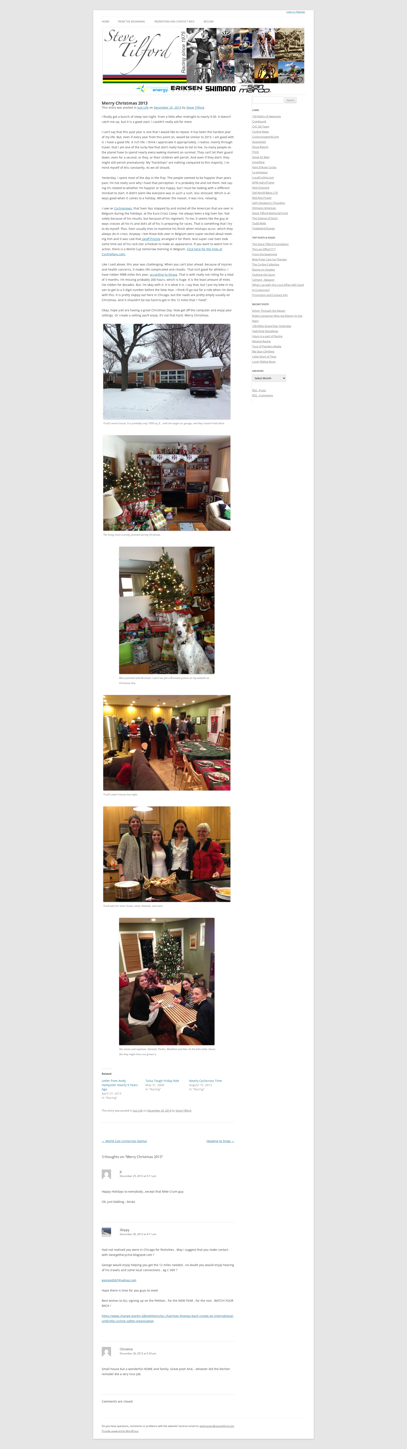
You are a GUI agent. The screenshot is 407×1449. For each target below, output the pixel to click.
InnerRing (258, 162)
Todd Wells (259, 223)
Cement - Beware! (263, 280)
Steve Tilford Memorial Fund (270, 213)
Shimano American (264, 208)
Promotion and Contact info (174, 21)
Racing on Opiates (263, 269)
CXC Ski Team (260, 126)
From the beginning (131, 21)
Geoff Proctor (150, 239)
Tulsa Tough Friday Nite (162, 1081)
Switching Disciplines (265, 331)
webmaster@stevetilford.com (216, 1426)
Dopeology (259, 142)
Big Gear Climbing (263, 351)
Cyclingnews (123, 208)
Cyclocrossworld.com (265, 137)
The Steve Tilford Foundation (270, 244)
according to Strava (163, 274)
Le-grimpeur (260, 172)
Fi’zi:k (255, 152)
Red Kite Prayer (262, 198)
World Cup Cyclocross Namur (124, 1141)
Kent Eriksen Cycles (264, 167)
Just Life (143, 107)
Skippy (125, 1230)
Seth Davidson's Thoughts (268, 203)
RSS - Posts (259, 390)
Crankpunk (259, 121)
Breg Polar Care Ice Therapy (269, 259)
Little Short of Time (264, 356)
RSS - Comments (262, 395)
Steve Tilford (195, 107)
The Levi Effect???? (264, 249)
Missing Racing (261, 341)
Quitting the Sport (263, 275)
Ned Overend (260, 188)
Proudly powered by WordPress (120, 1431)
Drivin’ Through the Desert (268, 311)
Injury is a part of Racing (267, 336)
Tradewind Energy (263, 228)
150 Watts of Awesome (266, 116)
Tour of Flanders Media (266, 346)
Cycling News (260, 131)
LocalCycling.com (263, 177)
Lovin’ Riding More (264, 362)
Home (105, 21)
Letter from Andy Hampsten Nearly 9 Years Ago (120, 1085)
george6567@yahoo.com (119, 1280)
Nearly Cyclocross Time (205, 1081)
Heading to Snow (220, 1141)
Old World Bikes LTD (265, 193)
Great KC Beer (261, 157)
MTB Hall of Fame (263, 182)
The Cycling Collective (265, 264)
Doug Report (260, 147)
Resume (209, 21)
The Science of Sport (265, 218)
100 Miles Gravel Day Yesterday (271, 326)
